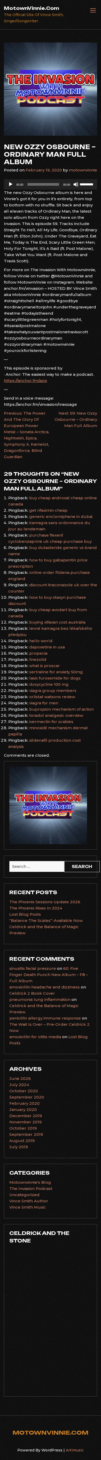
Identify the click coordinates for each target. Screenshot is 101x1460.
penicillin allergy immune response (45, 1018)
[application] (50, 184)
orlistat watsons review (52, 696)
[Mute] (75, 184)
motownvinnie (83, 170)
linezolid (37, 659)
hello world (41, 640)
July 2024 (19, 1084)
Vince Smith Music (27, 1207)
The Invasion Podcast (30, 1188)
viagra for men (43, 702)
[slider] (87, 184)
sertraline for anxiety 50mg (56, 671)
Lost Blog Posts (25, 914)
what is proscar (44, 665)
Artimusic (75, 1450)
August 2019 (22, 1140)
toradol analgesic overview (56, 715)
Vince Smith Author (28, 1200)
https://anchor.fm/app (25, 380)
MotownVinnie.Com (31, 8)
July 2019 (18, 1146)
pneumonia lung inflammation (39, 999)
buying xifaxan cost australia (57, 622)
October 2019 (23, 1128)
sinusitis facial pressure (32, 968)
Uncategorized (24, 1194)
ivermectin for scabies (51, 721)
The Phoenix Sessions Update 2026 (44, 901)
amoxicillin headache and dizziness (44, 987)
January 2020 (23, 1109)
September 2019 (26, 1134)
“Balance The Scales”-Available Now (46, 920)
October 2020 (23, 1090)
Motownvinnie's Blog (30, 1182)
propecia (38, 653)
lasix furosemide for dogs (55, 678)
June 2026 (20, 1078)
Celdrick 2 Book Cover (32, 993)
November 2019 (25, 1121)
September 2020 (26, 1097)
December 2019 (25, 1115)
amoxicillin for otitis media (35, 1036)
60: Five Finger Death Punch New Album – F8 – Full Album (48, 974)
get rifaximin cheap (48, 510)
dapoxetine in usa (47, 647)
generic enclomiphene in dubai (60, 516)
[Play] (10, 184)
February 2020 (24, 1103)
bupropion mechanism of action (61, 709)
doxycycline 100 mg (49, 684)
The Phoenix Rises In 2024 (35, 908)
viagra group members (52, 690)
